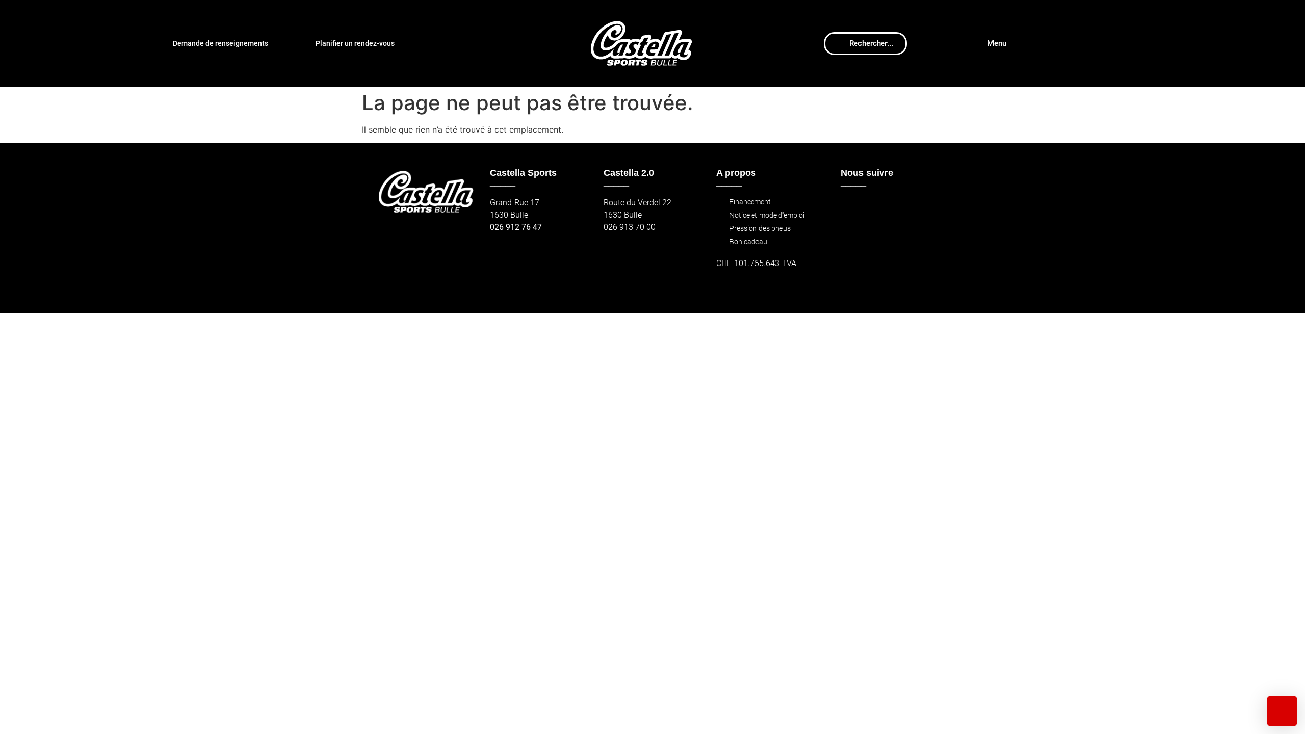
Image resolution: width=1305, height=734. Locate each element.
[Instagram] (873, 208)
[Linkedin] (917, 208)
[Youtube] (895, 208)
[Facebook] (852, 208)
